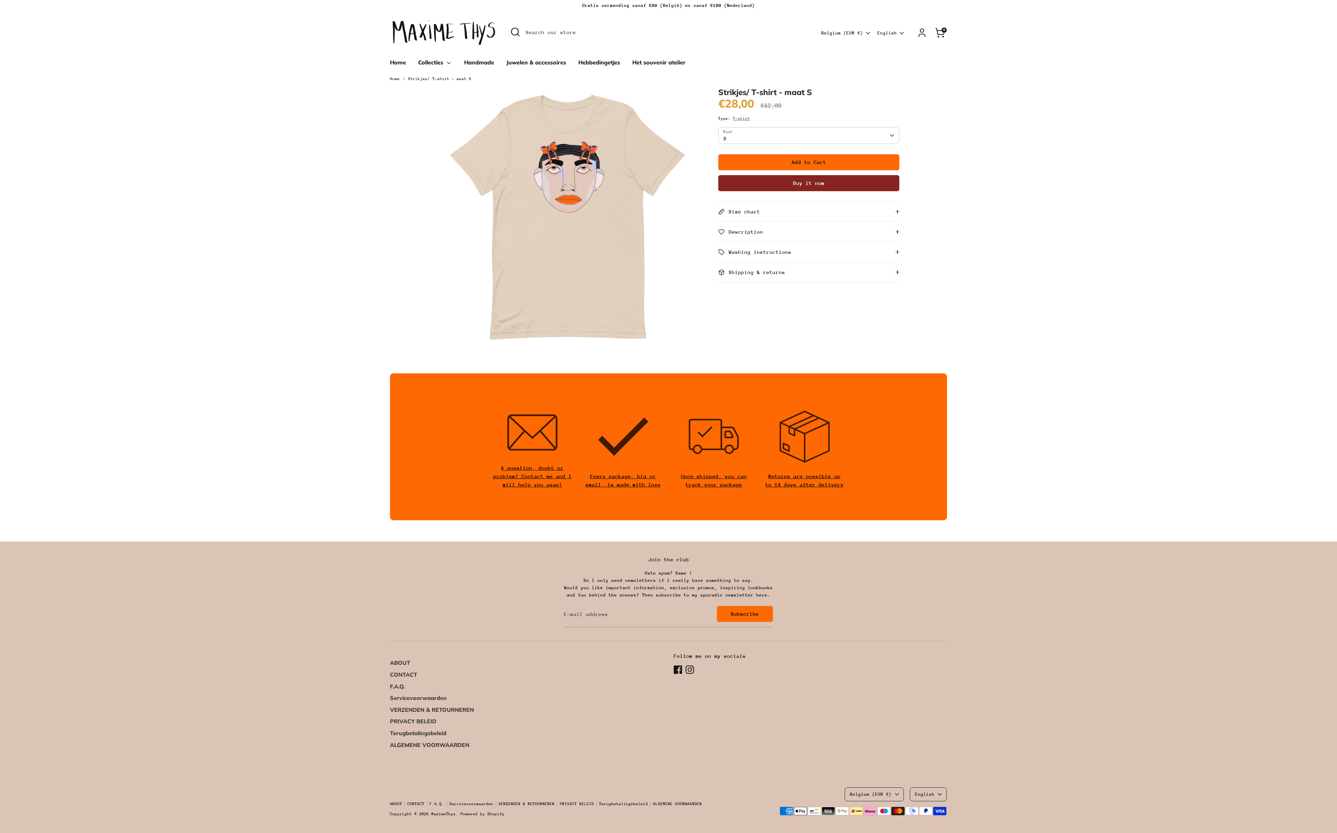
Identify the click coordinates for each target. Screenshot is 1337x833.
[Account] (922, 33)
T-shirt (741, 118)
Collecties (431, 62)
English (887, 33)
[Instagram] (690, 669)
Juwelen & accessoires (536, 62)
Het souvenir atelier (659, 62)
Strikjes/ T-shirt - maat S (439, 79)
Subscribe (745, 614)
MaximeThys (443, 814)
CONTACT (403, 674)
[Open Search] (515, 32)
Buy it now (808, 183)
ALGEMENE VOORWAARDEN (429, 744)
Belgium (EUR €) (842, 33)
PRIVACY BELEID (413, 721)
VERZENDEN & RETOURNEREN (432, 709)
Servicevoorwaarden (418, 697)
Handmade (479, 62)
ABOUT (400, 662)
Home (398, 62)
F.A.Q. (397, 686)
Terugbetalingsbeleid (418, 733)
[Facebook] (678, 669)
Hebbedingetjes (599, 62)
